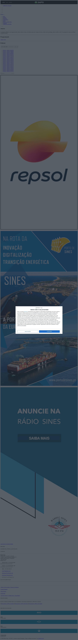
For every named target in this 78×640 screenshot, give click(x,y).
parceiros (26, 311)
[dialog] (39, 320)
